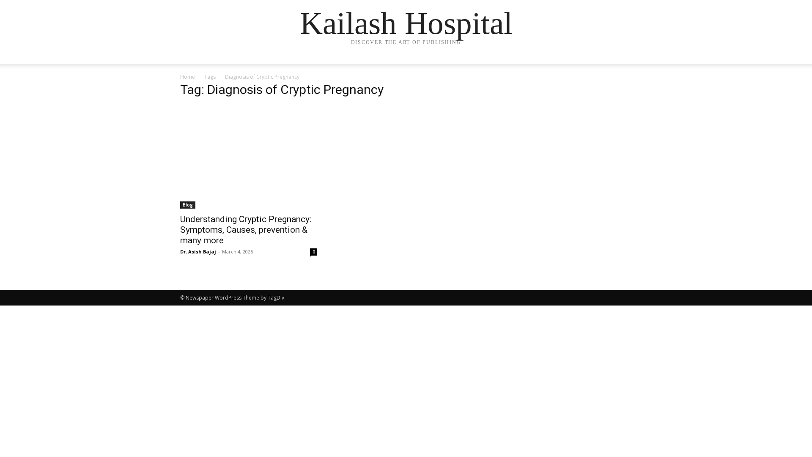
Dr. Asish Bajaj (198, 251)
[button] (622, 66)
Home (187, 76)
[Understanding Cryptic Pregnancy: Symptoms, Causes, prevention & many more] (248, 157)
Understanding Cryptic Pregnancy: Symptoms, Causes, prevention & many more (245, 229)
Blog (188, 205)
